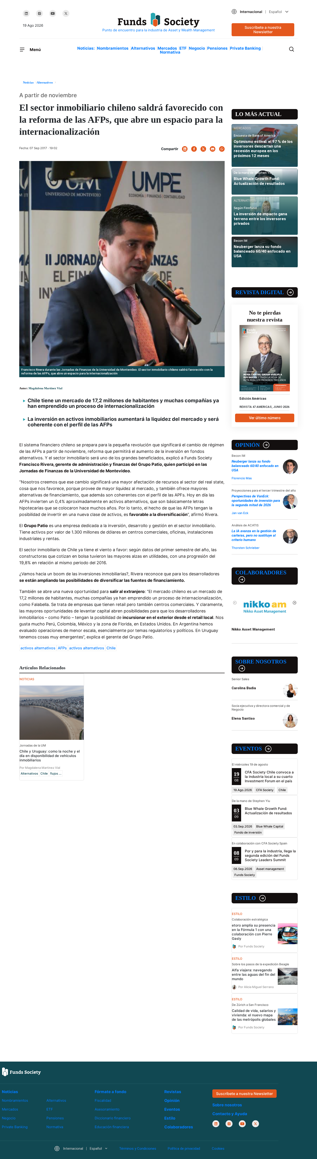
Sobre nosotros (260, 662)
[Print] (212, 149)
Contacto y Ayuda (229, 1113)
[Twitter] (65, 13)
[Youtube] (52, 13)
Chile (111, 648)
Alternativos (143, 48)
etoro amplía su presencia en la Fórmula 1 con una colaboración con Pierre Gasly (253, 932)
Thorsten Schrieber (245, 548)
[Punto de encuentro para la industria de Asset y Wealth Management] (158, 22)
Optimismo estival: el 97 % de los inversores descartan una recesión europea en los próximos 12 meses (263, 148)
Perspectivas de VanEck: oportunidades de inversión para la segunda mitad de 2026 (256, 500)
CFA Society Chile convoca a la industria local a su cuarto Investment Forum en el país (269, 776)
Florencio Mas (242, 478)
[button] (263, 11)
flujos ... (55, 773)
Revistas (172, 1091)
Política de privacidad (184, 1148)
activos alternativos (37, 648)
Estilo (245, 898)
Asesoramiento (107, 1109)
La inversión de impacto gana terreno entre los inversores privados (260, 219)
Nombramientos (113, 48)
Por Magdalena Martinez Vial (39, 767)
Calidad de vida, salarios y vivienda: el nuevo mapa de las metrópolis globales (254, 1015)
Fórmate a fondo (110, 1091)
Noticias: (86, 48)
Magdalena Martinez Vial (45, 388)
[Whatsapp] (222, 149)
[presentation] (235, 602)
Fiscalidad (103, 1100)
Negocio (197, 48)
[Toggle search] (291, 48)
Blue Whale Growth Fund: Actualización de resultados (259, 181)
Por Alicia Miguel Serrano (256, 986)
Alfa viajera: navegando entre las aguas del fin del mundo (253, 974)
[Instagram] (39, 13)
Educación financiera (112, 1127)
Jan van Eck (240, 513)
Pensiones (217, 48)
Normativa (170, 52)
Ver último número (265, 418)
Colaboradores (260, 573)
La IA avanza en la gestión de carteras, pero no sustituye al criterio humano (254, 535)
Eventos (248, 749)
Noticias (10, 1091)
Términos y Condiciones (137, 1148)
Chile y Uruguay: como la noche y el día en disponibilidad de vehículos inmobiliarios (49, 755)
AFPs (62, 648)
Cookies (218, 1148)
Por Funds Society (251, 946)
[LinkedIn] (26, 13)
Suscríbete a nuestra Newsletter (263, 29)
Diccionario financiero (113, 1118)
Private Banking (245, 48)
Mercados (167, 48)
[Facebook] (194, 149)
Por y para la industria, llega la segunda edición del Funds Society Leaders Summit (270, 855)
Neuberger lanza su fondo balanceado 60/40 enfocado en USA (262, 251)
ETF (183, 48)
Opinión (247, 445)
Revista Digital (259, 292)
